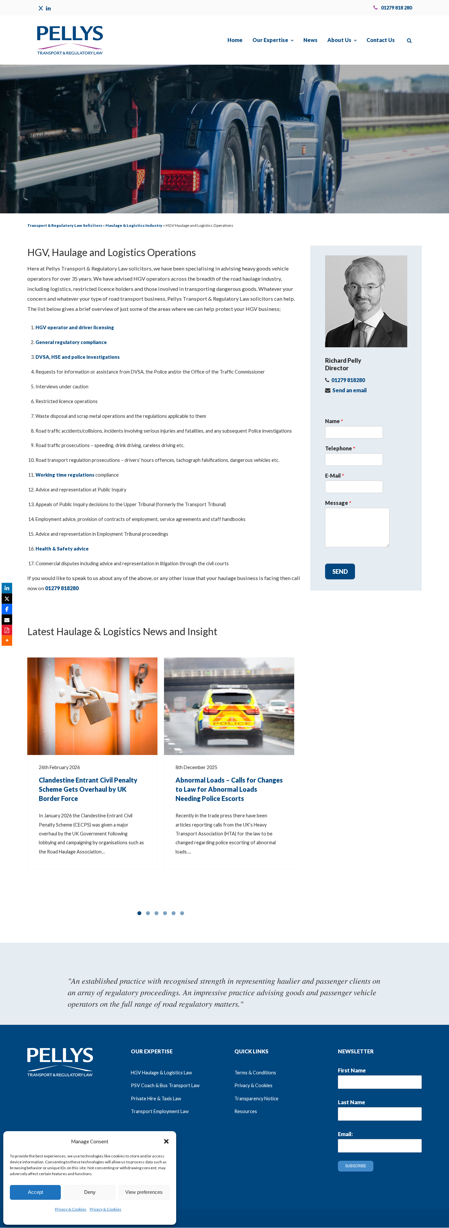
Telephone (340, 448)
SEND (340, 571)
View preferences (144, 1192)
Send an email (349, 390)
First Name (352, 1070)
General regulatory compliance (71, 342)
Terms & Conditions (255, 1072)
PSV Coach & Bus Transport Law (165, 1085)
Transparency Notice (256, 1098)
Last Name (351, 1102)
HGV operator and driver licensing (74, 327)
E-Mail (334, 475)
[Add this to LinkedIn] (7, 588)
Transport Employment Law (160, 1111)
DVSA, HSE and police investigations (77, 357)
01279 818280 (62, 588)
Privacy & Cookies (70, 1209)
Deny (90, 1192)
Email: (345, 1134)
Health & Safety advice (62, 548)
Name (334, 421)
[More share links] (7, 640)
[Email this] (7, 619)
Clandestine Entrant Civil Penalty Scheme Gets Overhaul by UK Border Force (88, 789)
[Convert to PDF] (7, 630)
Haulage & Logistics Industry (134, 225)
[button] (166, 1141)
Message (338, 503)
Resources (245, 1111)
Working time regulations (64, 475)
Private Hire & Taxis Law (156, 1098)
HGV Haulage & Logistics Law (161, 1072)
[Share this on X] (7, 598)
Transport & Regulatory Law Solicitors (64, 225)
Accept (35, 1192)
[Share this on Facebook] (7, 609)
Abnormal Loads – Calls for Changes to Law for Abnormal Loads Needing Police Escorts (229, 789)
